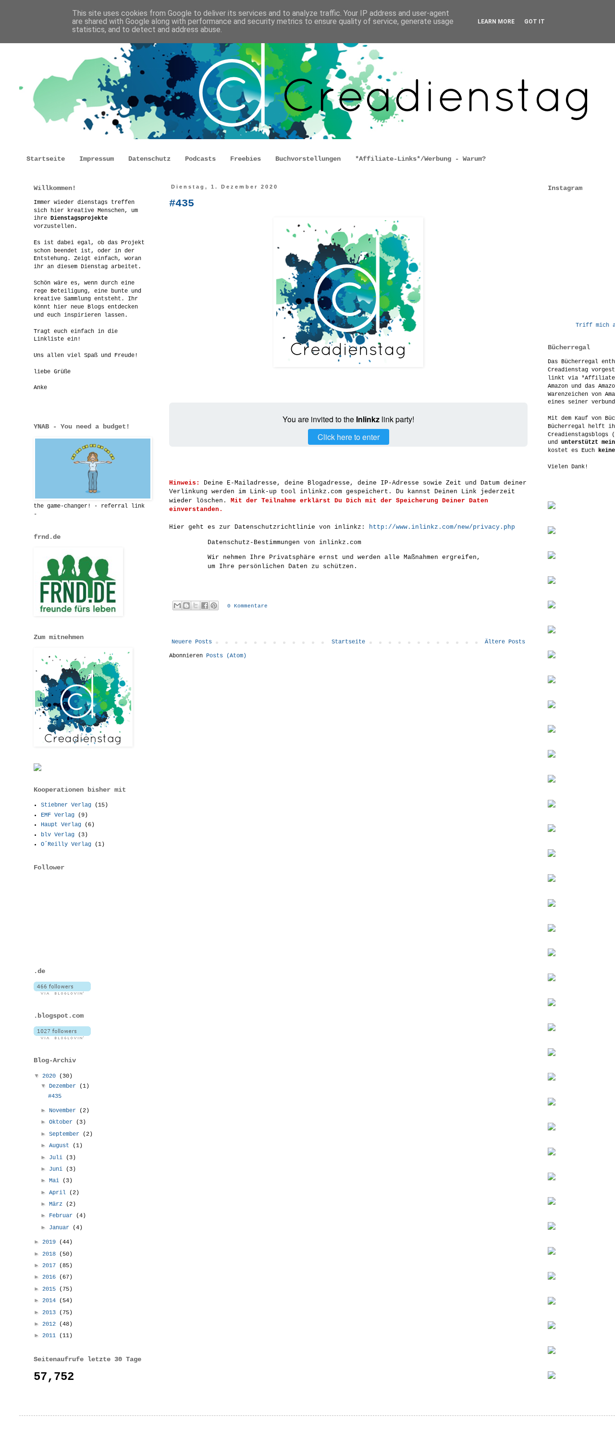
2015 (50, 1289)
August (61, 1145)
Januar (61, 1227)
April (59, 1192)
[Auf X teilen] (195, 605)
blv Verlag (57, 834)
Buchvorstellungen (308, 159)
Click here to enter (349, 436)
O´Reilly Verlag (66, 844)
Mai (55, 1180)
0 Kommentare (247, 606)
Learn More (496, 21)
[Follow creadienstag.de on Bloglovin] (62, 993)
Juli (57, 1157)
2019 (50, 1242)
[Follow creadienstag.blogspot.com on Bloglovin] (62, 1037)
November (64, 1110)
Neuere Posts (192, 642)
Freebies (245, 159)
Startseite (45, 159)
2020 (50, 1076)
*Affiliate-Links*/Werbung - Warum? (420, 159)
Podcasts (200, 159)
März (57, 1204)
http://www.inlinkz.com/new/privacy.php (442, 527)
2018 (50, 1254)
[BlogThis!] (186, 605)
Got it (534, 21)
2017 (50, 1265)
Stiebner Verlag (66, 805)
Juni (57, 1169)
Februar (62, 1215)
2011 (50, 1335)
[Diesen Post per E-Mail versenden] (177, 605)
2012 (50, 1324)
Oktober (62, 1122)
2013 (50, 1312)
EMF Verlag (57, 815)
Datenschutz (149, 159)
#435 (181, 204)
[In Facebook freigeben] (204, 605)
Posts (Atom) (226, 656)
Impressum (96, 159)
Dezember (64, 1086)
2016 (50, 1277)
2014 (50, 1300)
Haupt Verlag (61, 824)
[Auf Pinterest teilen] (214, 605)
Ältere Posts (505, 642)
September (66, 1134)
